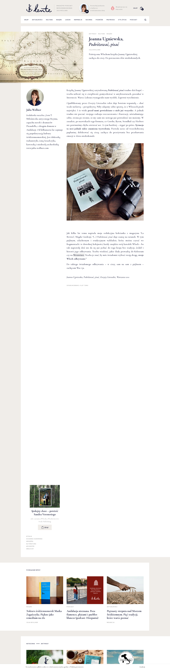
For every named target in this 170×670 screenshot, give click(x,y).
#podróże (30, 546)
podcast (133, 19)
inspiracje (78, 19)
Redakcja (110, 622)
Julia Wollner (94, 49)
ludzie (68, 19)
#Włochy (43, 519)
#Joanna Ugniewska (34, 539)
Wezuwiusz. (78, 255)
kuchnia (89, 19)
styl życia (122, 19)
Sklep (26, 19)
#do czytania (35, 519)
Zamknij (142, 667)
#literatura (31, 544)
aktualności (37, 19)
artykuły (92, 33)
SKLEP (135, 8)
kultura (49, 19)
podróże (99, 19)
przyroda (111, 19)
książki (59, 19)
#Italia (29, 536)
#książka (29, 541)
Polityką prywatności (76, 667)
